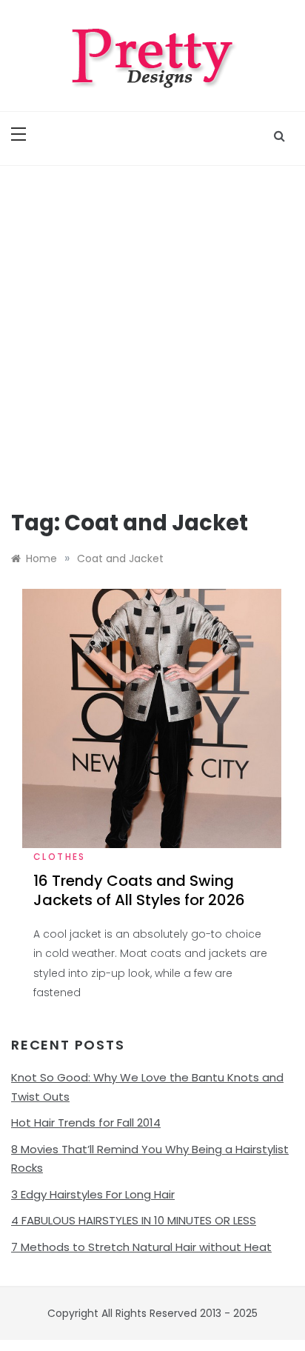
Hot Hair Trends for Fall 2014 (86, 1122)
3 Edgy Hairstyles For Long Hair (93, 1194)
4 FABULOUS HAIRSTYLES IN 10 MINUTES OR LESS (133, 1220)
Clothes (59, 856)
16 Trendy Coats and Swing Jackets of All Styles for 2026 (139, 890)
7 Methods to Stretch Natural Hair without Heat (141, 1247)
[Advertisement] (152, 325)
